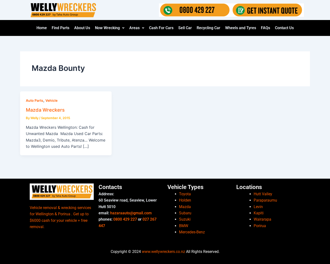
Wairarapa (262, 219)
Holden (185, 200)
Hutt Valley (263, 194)
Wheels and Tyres (240, 28)
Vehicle (51, 100)
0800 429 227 (125, 219)
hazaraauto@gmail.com (131, 213)
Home (41, 28)
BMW (183, 225)
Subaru (185, 213)
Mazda (185, 206)
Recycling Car (208, 28)
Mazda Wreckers (45, 110)
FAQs (265, 28)
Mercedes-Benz (192, 232)
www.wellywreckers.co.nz (163, 251)
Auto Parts (34, 100)
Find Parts (60, 28)
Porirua (260, 225)
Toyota (185, 194)
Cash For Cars (161, 28)
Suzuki (185, 219)
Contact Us (284, 28)
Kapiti (259, 213)
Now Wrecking (107, 28)
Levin (258, 206)
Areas (134, 28)
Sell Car (185, 28)
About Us (82, 28)
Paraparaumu (265, 200)
